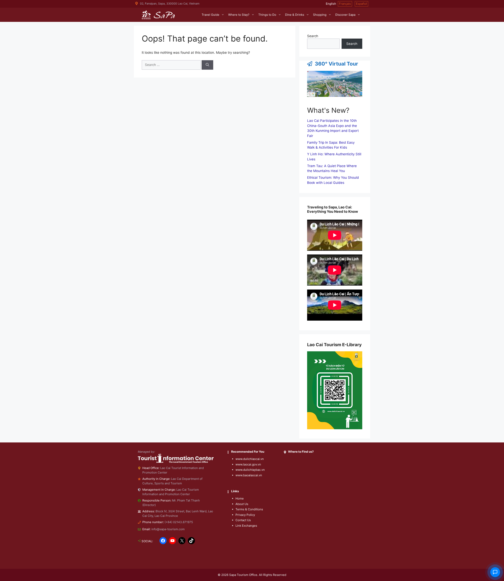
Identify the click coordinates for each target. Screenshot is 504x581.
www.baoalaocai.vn (248, 475)
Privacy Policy (245, 515)
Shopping (319, 15)
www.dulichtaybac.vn (250, 470)
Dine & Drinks (294, 15)
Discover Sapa (345, 15)
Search (312, 36)
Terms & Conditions (249, 509)
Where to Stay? (238, 15)
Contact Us (243, 520)
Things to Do (267, 15)
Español (361, 4)
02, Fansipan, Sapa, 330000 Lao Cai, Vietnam (169, 3)
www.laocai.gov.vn (248, 464)
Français (345, 4)
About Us (241, 504)
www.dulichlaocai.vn (249, 459)
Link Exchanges (246, 525)
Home (239, 498)
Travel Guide (210, 15)
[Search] (207, 65)
